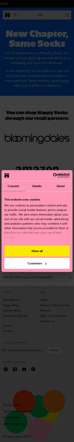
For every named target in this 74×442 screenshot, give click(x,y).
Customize (35, 263)
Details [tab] (37, 185)
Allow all (37, 250)
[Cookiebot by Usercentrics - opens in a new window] (53, 175)
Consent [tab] (13, 185)
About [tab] (61, 185)
